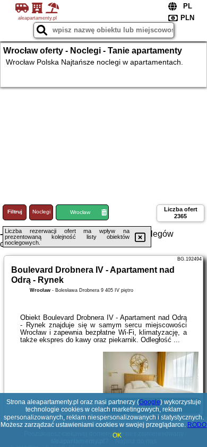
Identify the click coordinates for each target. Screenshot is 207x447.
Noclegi (41, 211)
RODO (196, 424)
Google (149, 402)
